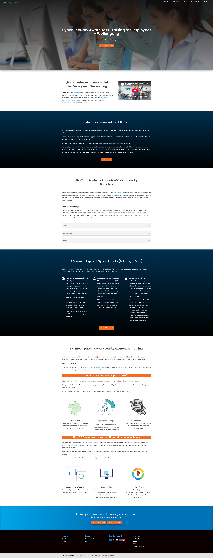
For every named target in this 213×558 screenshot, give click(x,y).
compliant (112, 451)
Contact (64, 544)
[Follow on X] (113, 540)
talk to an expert (106, 328)
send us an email (115, 522)
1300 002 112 (205, 1)
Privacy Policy (65, 555)
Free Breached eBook (91, 539)
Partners (64, 541)
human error (77, 92)
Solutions (184, 1)
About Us (64, 539)
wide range (71, 269)
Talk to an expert (106, 45)
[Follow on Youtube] (117, 540)
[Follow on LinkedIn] (110, 540)
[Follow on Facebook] (120, 540)
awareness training (75, 147)
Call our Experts (99, 522)
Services (174, 1)
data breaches (118, 192)
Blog (86, 541)
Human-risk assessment (96, 367)
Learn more (107, 160)
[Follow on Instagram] (123, 540)
